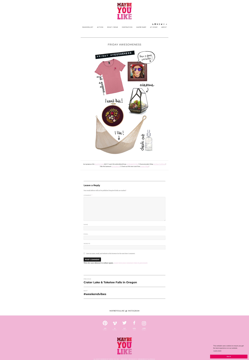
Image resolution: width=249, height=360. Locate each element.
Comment (88, 195)
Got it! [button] (229, 356)
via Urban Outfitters (159, 164)
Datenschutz (132, 359)
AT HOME (153, 27)
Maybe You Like (114, 359)
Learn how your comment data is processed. (131, 263)
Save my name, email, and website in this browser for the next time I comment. (110, 253)
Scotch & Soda (99, 164)
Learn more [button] (217, 351)
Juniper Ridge (144, 166)
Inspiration (127, 27)
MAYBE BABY (141, 27)
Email (86, 234)
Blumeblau (151, 359)
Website (87, 243)
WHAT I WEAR (112, 27)
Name (86, 224)
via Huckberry (116, 166)
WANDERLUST (87, 27)
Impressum (124, 359)
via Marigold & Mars (132, 164)
